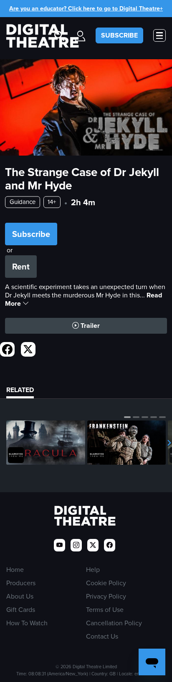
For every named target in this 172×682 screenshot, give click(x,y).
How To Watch (27, 623)
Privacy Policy (106, 596)
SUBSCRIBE (119, 35)
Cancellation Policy (114, 623)
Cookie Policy (106, 583)
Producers (20, 583)
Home (15, 569)
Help (93, 569)
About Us (19, 596)
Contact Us (102, 636)
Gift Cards (20, 609)
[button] (127, 417)
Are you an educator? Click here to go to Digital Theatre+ (86, 8)
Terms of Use (105, 609)
